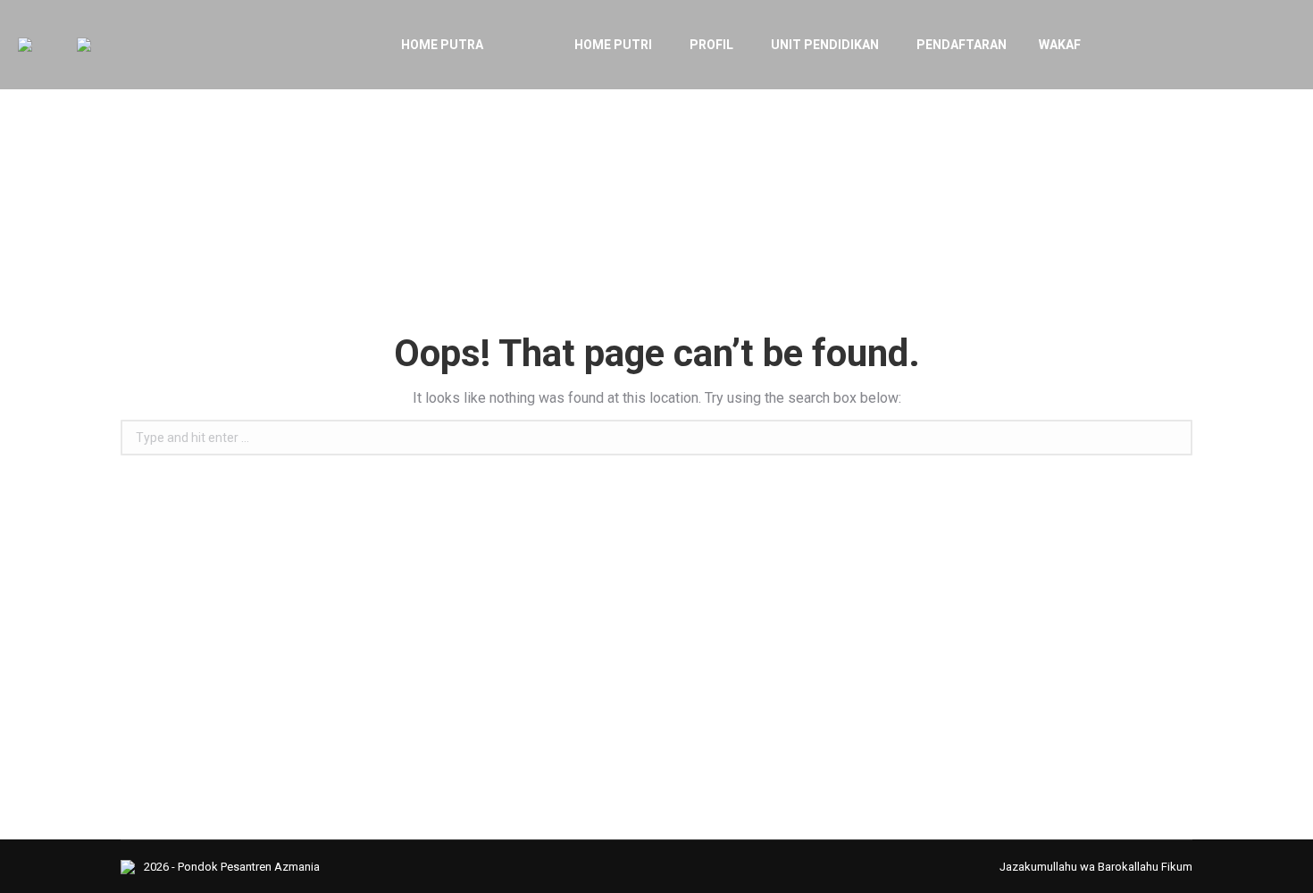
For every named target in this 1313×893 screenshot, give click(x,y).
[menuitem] (413, 44)
